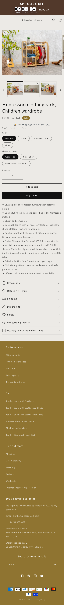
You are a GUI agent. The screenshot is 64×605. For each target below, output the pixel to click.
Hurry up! (44, 10)
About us (10, 454)
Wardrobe (10, 156)
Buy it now (32, 195)
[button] (3, 20)
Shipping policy (13, 355)
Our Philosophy (13, 460)
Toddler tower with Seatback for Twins (24, 414)
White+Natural (41, 138)
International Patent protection (21, 487)
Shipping (5, 128)
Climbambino (28, 600)
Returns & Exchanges (16, 361)
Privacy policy (12, 375)
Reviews (10, 474)
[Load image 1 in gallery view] (15, 89)
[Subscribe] (54, 564)
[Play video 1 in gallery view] (32, 89)
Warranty (10, 368)
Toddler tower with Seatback (20, 401)
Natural (9, 138)
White (23, 138)
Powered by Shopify (39, 600)
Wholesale (11, 481)
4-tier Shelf (28, 156)
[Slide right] (60, 90)
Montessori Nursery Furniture (20, 421)
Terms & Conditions (15, 382)
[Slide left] (3, 90)
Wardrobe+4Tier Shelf (16, 163)
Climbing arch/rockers (16, 428)
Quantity (6, 170)
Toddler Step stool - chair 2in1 (20, 435)
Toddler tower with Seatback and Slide (24, 408)
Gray (7, 145)
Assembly (10, 467)
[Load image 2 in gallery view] (49, 89)
